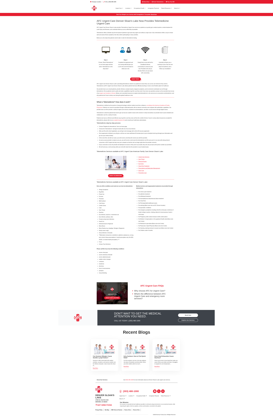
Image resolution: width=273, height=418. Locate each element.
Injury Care (141, 170)
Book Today (135, 79)
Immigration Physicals (153, 8)
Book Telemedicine (158, 1)
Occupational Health (139, 8)
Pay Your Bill (170, 1)
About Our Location (112, 297)
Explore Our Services (188, 320)
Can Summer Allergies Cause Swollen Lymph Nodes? (102, 356)
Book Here (154, 14)
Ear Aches (141, 163)
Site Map (107, 409)
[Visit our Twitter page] (159, 391)
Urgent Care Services (143, 157)
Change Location (96, 1)
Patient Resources (165, 8)
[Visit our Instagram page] (163, 391)
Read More (95, 368)
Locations (127, 8)
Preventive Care (142, 172)
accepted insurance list (119, 120)
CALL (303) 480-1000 (110, 1)
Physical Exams (142, 161)
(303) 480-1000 (134, 321)
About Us (176, 8)
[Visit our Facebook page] (155, 391)
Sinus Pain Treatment (143, 166)
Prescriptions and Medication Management (149, 168)
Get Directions (104, 405)
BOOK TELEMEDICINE (116, 175)
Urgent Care (119, 8)
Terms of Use (127, 409)
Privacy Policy (98, 409)
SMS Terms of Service (116, 409)
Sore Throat (141, 159)
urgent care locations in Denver (107, 93)
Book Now (146, 1)
